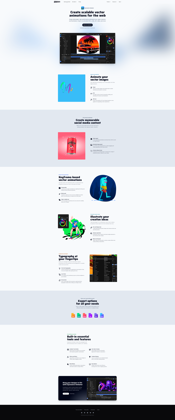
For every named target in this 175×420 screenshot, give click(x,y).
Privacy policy (86, 409)
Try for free (66, 393)
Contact (98, 409)
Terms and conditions (79, 409)
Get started (74, 1)
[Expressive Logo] (57, 2)
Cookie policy (93, 409)
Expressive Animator (67, 1)
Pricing (80, 1)
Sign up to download (87, 24)
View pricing (72, 393)
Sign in (120, 1)
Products (108, 1)
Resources (114, 1)
